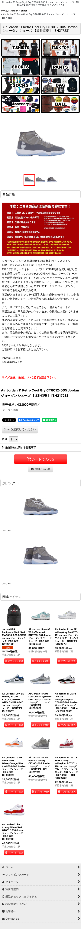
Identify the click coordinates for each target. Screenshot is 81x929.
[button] (29, 180)
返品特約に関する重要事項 (20, 447)
